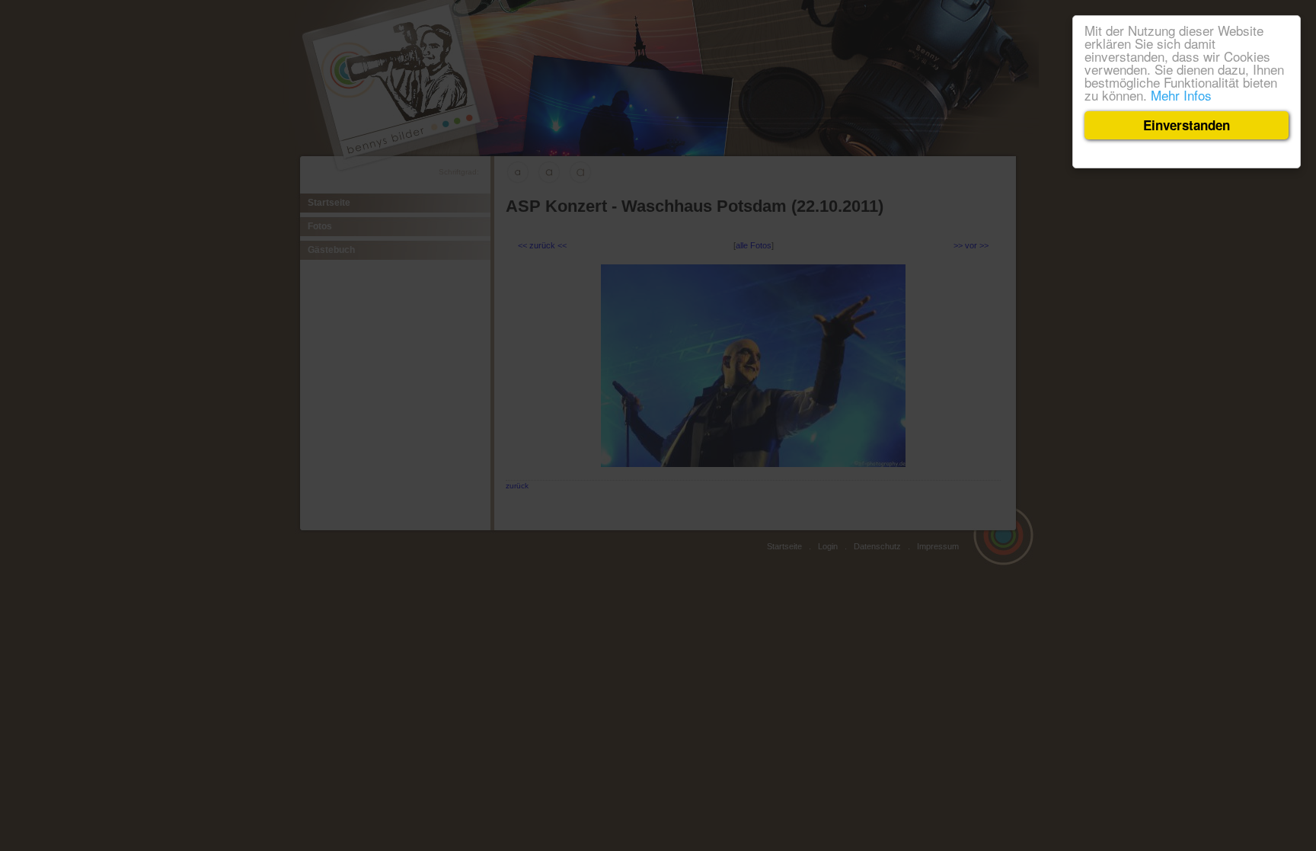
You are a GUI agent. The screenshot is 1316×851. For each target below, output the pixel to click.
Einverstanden (1186, 125)
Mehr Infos (1181, 94)
